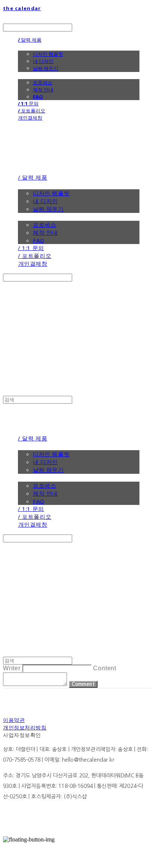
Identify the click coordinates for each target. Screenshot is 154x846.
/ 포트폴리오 (31, 110)
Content (104, 668)
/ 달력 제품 (29, 39)
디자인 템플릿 (48, 54)
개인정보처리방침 (24, 727)
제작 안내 (43, 89)
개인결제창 (30, 117)
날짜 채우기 (45, 68)
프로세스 (42, 82)
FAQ (38, 96)
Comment (83, 684)
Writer (12, 668)
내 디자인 (43, 61)
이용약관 (14, 719)
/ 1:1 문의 (28, 103)
